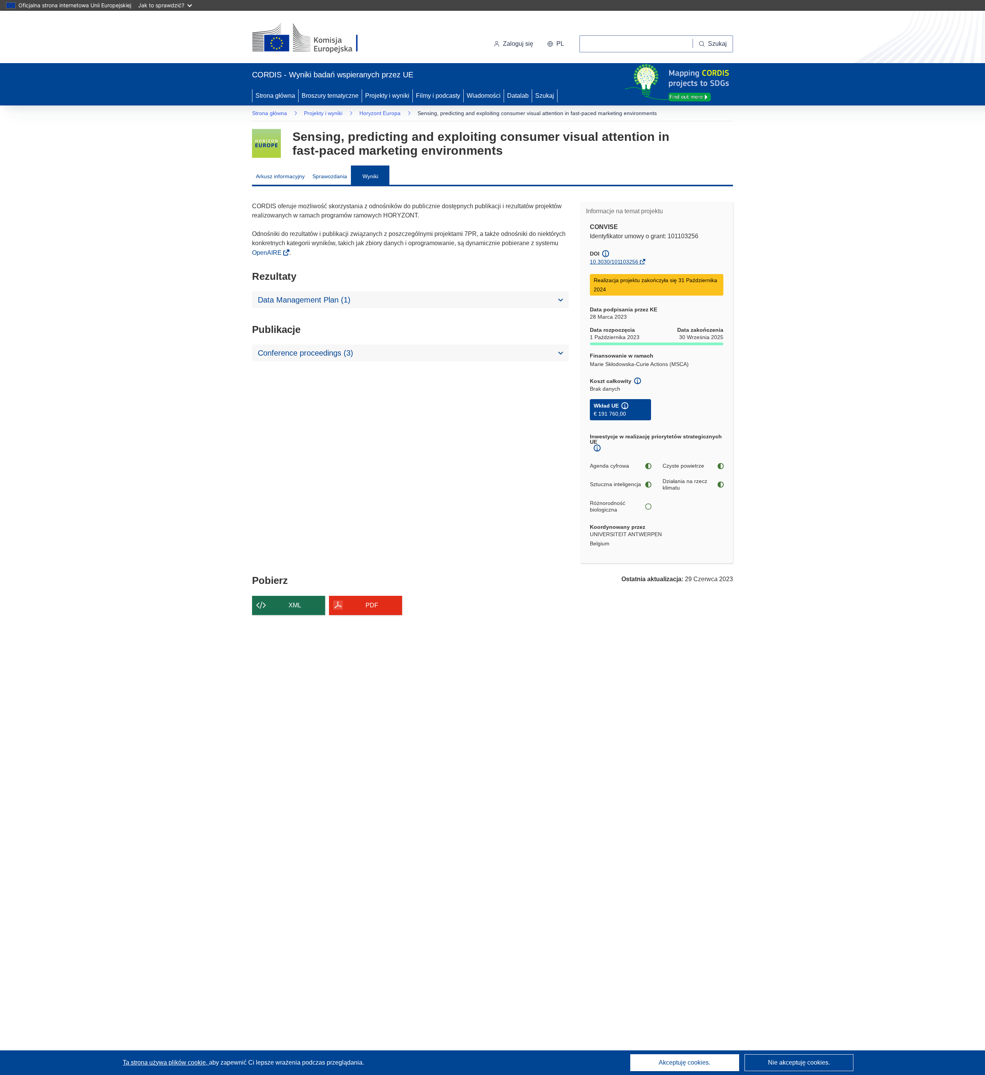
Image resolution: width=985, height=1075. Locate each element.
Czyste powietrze (683, 466)
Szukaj (544, 95)
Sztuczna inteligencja (615, 484)
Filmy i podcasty (438, 95)
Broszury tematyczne (330, 95)
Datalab (518, 95)
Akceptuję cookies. (684, 1062)
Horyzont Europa (380, 113)
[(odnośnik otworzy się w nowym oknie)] (314, 38)
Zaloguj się (518, 43)
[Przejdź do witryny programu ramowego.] (266, 143)
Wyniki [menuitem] (370, 176)
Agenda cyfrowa (609, 466)
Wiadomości (484, 95)
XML (295, 605)
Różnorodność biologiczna (607, 506)
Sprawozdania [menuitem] (329, 176)
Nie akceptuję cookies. (799, 1062)
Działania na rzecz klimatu (685, 484)
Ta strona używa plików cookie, (166, 1062)
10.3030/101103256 (614, 262)
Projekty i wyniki (387, 95)
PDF (372, 605)
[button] (555, 43)
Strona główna (275, 95)
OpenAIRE (267, 252)
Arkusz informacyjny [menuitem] (280, 176)
